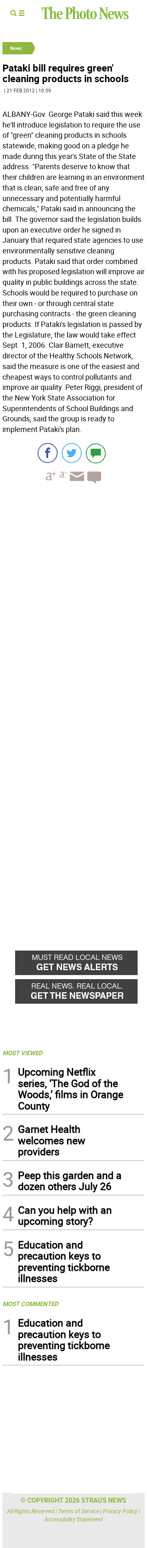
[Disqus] (73, 602)
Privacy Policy (120, 1511)
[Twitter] (72, 453)
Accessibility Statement (74, 1519)
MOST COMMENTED (30, 1304)
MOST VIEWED (22, 1053)
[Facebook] (48, 453)
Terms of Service (78, 1511)
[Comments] (96, 453)
